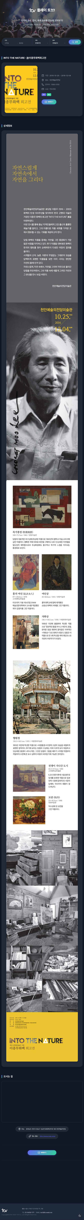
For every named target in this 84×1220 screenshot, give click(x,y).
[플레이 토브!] (4, 1211)
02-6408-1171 (29, 1212)
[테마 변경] (79, 1215)
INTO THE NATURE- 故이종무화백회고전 (25, 57)
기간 (6, 40)
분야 (54, 40)
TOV (17, 1214)
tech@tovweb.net (46, 1212)
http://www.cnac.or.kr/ (47, 1136)
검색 (76, 42)
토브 (23, 1209)
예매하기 (50, 102)
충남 (49, 94)
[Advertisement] (42, 1183)
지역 (36, 40)
